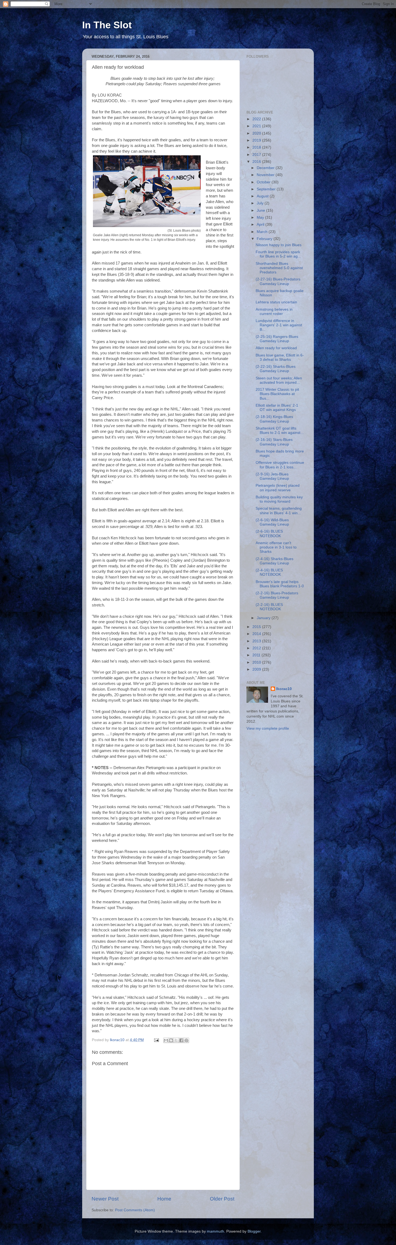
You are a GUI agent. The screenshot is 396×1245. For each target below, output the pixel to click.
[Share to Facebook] (181, 1040)
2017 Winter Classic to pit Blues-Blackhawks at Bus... (277, 393)
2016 (257, 162)
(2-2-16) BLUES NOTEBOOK (269, 607)
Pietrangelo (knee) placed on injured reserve (278, 487)
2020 (257, 133)
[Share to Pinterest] (186, 1040)
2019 (257, 140)
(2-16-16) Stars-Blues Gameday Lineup (274, 442)
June (261, 210)
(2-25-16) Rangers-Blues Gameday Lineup (277, 339)
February (265, 239)
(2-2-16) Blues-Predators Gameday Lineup (277, 595)
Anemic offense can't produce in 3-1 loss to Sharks (276, 547)
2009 (257, 669)
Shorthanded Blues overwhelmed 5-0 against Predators (279, 268)
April (261, 224)
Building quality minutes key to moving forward (279, 499)
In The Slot (107, 24)
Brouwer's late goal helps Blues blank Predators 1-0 (280, 584)
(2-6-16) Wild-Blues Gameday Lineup (272, 522)
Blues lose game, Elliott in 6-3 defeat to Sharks (280, 357)
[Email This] (166, 1040)
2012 (257, 648)
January (264, 618)
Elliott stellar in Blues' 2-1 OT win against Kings (277, 407)
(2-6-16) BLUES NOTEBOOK (269, 533)
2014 (257, 634)
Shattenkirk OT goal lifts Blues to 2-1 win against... (280, 430)
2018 (257, 147)
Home (164, 1199)
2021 (257, 126)
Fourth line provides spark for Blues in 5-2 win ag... (278, 254)
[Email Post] (156, 1040)
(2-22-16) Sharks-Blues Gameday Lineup (276, 369)
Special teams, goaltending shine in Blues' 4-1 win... (279, 510)
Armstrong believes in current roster (274, 311)
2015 (257, 627)
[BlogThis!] (171, 1040)
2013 (257, 641)
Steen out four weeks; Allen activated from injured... (279, 380)
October (264, 182)
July (261, 203)
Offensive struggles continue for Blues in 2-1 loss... (280, 465)
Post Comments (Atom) (135, 1210)
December (266, 168)
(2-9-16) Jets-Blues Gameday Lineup (272, 476)
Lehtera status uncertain (276, 302)
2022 (257, 119)
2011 (257, 655)
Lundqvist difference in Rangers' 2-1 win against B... (279, 325)
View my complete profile (267, 728)
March (263, 232)
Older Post (222, 1199)
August (263, 196)
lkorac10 (284, 689)
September (267, 189)
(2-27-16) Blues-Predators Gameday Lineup (278, 281)
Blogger (254, 1231)
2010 (257, 662)
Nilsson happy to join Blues (278, 245)
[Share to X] (176, 1040)
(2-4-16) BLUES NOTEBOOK (269, 572)
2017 (257, 155)
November (266, 175)
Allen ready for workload (276, 348)
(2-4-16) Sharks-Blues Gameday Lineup (274, 561)
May (261, 217)
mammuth (215, 1231)
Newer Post (105, 1199)
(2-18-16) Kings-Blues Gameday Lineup (274, 419)
